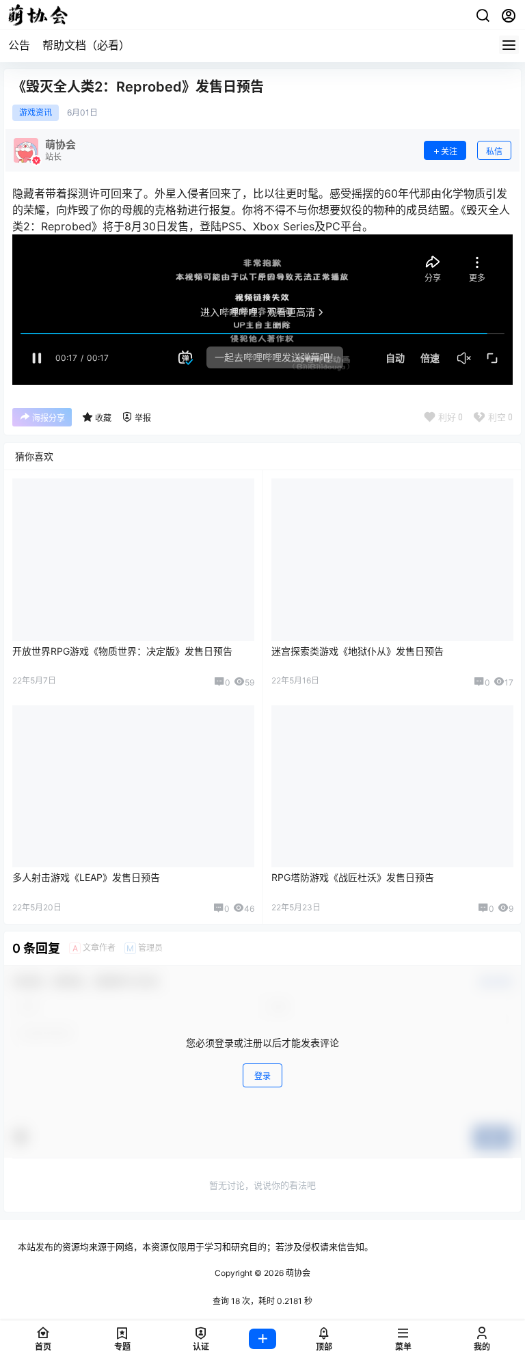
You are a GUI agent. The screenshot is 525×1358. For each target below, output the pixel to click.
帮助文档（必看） (86, 45)
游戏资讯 (35, 113)
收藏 (103, 418)
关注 (449, 151)
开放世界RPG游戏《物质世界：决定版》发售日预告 (122, 651)
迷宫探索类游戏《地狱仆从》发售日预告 (357, 651)
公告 (19, 45)
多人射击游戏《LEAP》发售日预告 (86, 877)
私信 (494, 151)
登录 (262, 1076)
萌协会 (297, 1273)
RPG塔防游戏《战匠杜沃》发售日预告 (352, 877)
